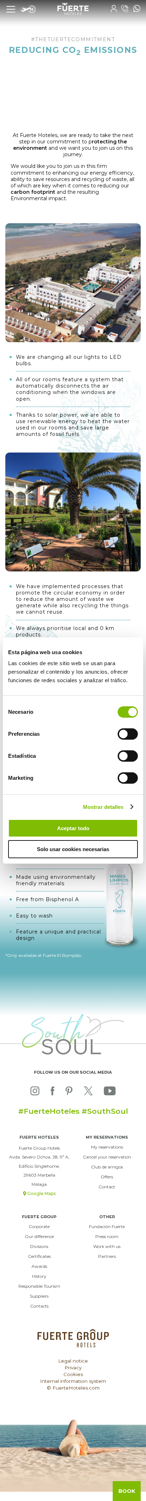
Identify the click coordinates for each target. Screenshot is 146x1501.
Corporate (39, 1226)
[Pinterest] (69, 1092)
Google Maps (41, 1193)
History (39, 1276)
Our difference (39, 1236)
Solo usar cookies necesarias (73, 849)
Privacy (73, 1367)
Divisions (39, 1246)
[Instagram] (35, 1092)
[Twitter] (88, 1092)
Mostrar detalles (103, 807)
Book (126, 1491)
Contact (107, 1186)
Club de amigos (107, 1166)
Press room (106, 1236)
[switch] (128, 734)
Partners (107, 1256)
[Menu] (10, 9)
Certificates (39, 1256)
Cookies (73, 1374)
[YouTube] (109, 1092)
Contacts (39, 1306)
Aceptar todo (73, 828)
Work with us (106, 1246)
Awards (39, 1266)
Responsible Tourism (39, 1286)
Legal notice (73, 1361)
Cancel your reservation (107, 1157)
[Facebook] (53, 1092)
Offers (107, 1176)
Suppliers (39, 1296)
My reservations (107, 1147)
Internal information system (73, 1381)
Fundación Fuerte (107, 1226)
